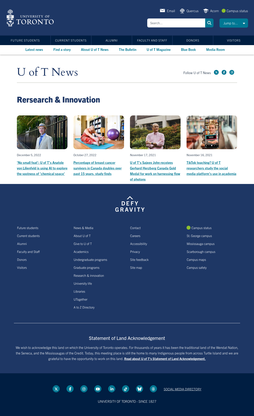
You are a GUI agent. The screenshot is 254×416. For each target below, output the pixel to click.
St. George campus (199, 236)
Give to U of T (83, 244)
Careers (135, 236)
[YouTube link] (97, 388)
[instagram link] (231, 72)
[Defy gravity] (130, 203)
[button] (233, 23)
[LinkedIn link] (111, 388)
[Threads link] (153, 388)
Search (209, 22)
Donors (192, 40)
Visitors (234, 40)
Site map (136, 267)
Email (171, 11)
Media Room (215, 49)
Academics (81, 251)
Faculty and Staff (152, 40)
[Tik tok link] (125, 388)
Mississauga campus (201, 244)
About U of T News (95, 49)
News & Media (83, 228)
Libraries (79, 291)
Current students (71, 40)
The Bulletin (127, 49)
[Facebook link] (224, 72)
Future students (25, 40)
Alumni (112, 40)
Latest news (34, 49)
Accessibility (138, 244)
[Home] (31, 18)
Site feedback (139, 259)
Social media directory (182, 389)
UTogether (80, 299)
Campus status (237, 11)
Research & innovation (89, 275)
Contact (135, 228)
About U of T (82, 236)
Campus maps (196, 259)
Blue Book (188, 49)
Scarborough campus (201, 251)
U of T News (47, 72)
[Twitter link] (216, 72)
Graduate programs (86, 267)
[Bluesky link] (139, 388)
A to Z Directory (84, 307)
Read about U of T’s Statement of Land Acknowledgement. (165, 359)
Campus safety (197, 267)
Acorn (214, 11)
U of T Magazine (159, 49)
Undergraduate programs (90, 259)
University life (83, 283)
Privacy (135, 251)
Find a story (62, 49)
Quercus (193, 11)
